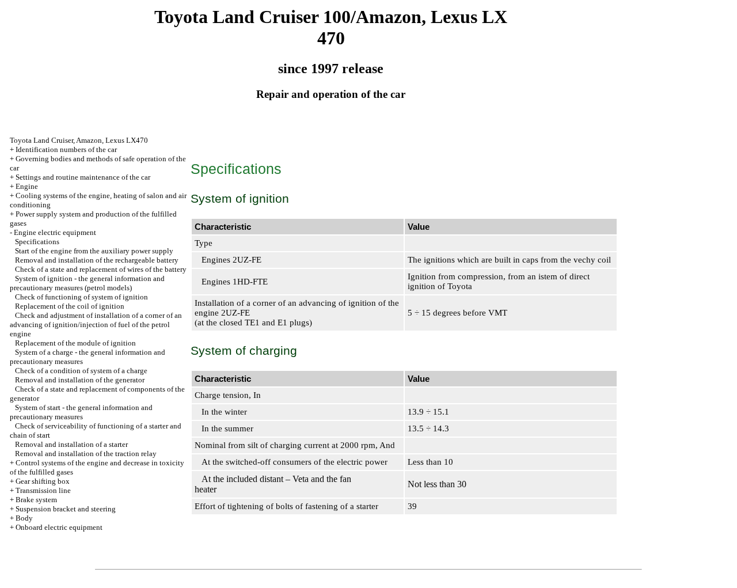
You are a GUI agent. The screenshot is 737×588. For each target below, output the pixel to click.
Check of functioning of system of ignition (81, 297)
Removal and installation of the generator (80, 379)
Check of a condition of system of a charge (81, 370)
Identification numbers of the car (66, 149)
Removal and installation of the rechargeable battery (96, 260)
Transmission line (43, 490)
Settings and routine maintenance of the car (83, 177)
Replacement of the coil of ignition (69, 306)
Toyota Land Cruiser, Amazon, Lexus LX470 (79, 140)
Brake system (36, 499)
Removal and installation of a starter (71, 444)
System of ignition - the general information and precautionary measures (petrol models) (87, 283)
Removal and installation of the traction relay (86, 453)
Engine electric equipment (55, 232)
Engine (27, 186)
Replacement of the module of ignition (75, 343)
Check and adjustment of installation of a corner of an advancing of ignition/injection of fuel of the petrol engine (96, 324)
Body (24, 518)
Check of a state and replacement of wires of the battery (101, 269)
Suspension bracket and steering (66, 508)
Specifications (37, 241)
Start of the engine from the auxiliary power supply (94, 250)
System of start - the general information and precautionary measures (81, 412)
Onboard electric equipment (59, 527)
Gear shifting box (43, 481)
